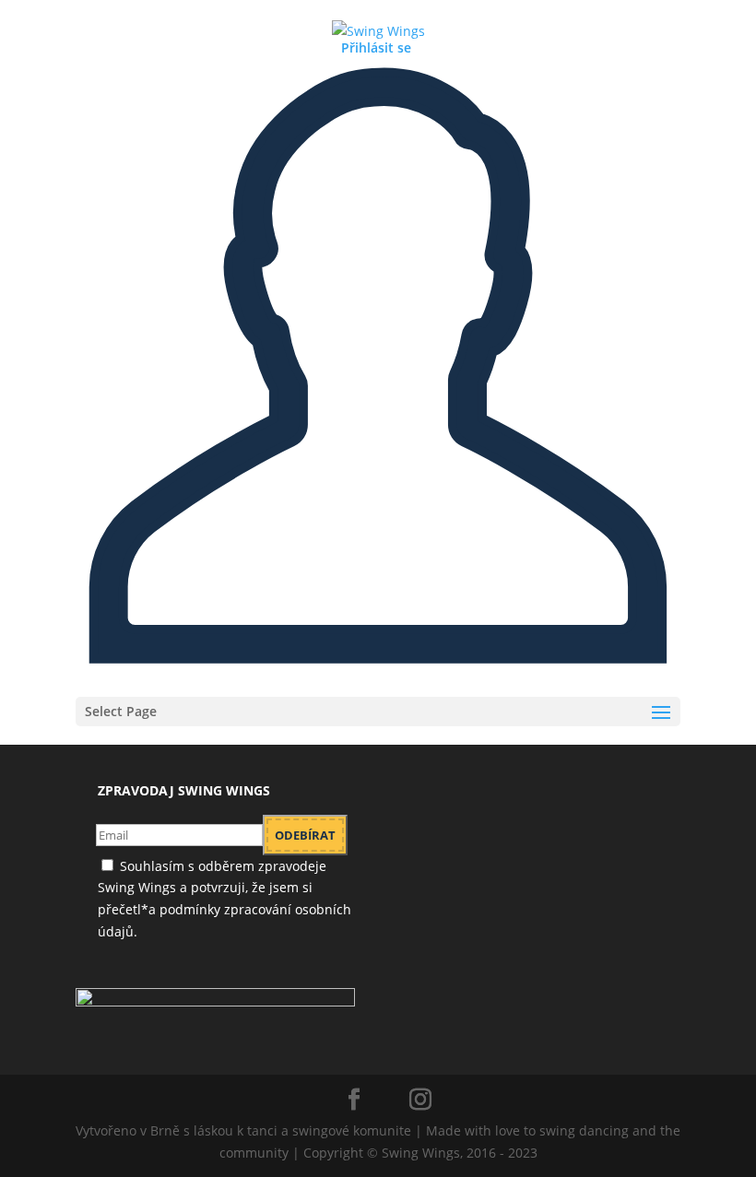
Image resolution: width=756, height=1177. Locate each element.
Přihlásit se (376, 47)
